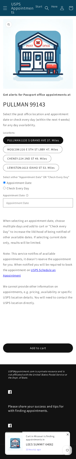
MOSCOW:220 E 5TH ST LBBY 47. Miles (32, 149)
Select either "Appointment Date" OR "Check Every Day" (36, 177)
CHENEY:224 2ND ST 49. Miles (27, 158)
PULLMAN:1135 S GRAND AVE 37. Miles (33, 140)
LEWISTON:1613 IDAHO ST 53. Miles (31, 167)
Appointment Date (19, 183)
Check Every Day (18, 188)
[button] (5, 8)
